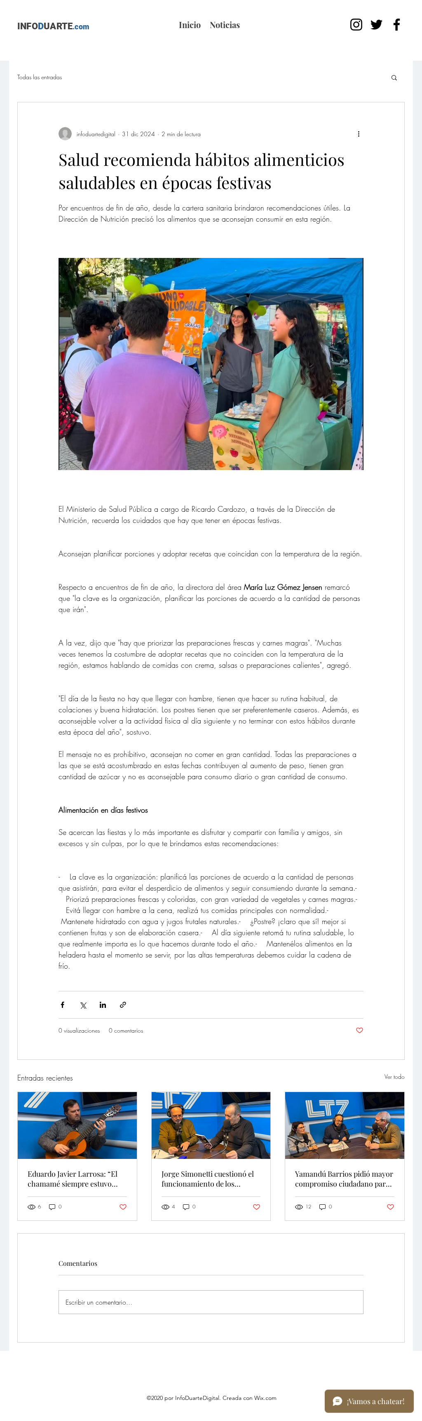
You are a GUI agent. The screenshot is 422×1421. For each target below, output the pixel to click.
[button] (394, 77)
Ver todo (394, 1077)
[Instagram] (356, 25)
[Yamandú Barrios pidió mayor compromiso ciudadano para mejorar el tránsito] (344, 1125)
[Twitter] (376, 25)
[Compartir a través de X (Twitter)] (83, 1005)
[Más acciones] (358, 134)
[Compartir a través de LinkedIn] (103, 1005)
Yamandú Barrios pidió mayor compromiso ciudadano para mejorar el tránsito (344, 1179)
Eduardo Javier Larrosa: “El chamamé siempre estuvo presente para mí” (72, 1179)
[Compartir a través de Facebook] (62, 1005)
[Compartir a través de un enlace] (123, 1005)
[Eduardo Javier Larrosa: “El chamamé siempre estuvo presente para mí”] (77, 1125)
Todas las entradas (39, 77)
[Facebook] (397, 25)
